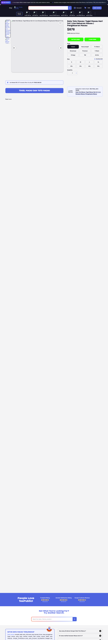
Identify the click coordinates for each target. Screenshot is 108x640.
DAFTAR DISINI (75, 39)
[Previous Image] (14, 48)
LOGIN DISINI (92, 39)
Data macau (10, 634)
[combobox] (48, 8)
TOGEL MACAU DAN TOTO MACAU (34, 90)
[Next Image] (60, 48)
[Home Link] (19, 8)
